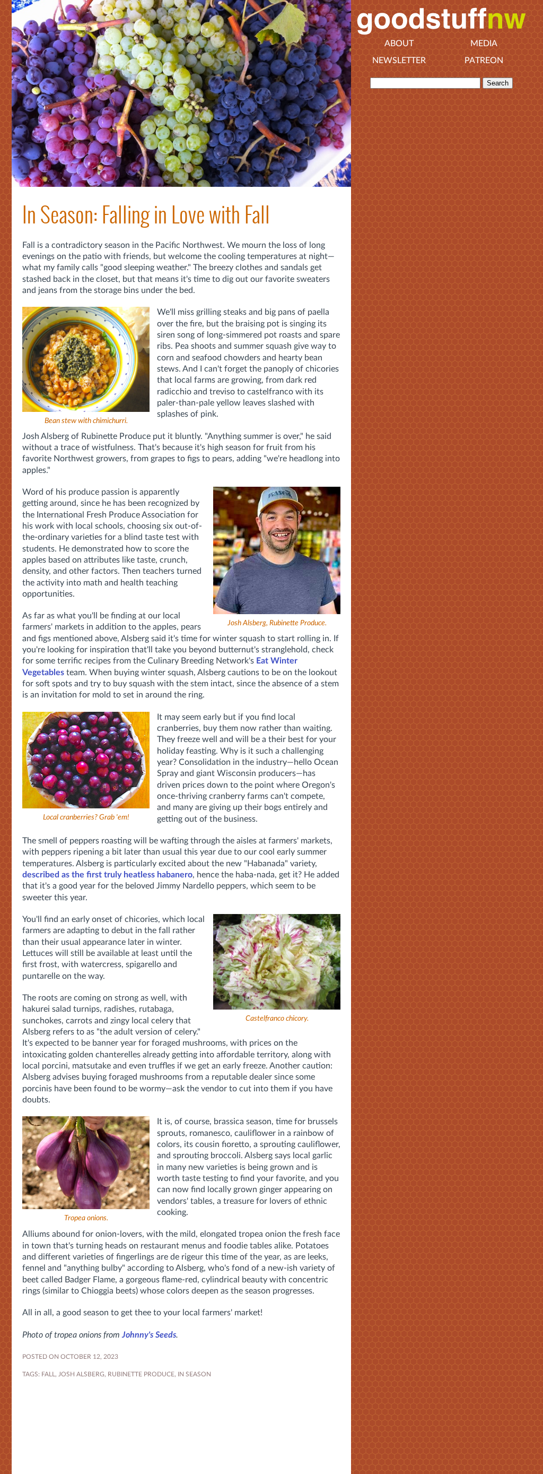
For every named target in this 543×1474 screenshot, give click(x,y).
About (399, 43)
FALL (48, 1374)
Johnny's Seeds (149, 1335)
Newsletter (399, 60)
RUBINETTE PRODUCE (141, 1374)
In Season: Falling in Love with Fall (146, 214)
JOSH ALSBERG (81, 1374)
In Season (194, 1374)
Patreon (484, 60)
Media (483, 43)
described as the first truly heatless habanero (107, 874)
